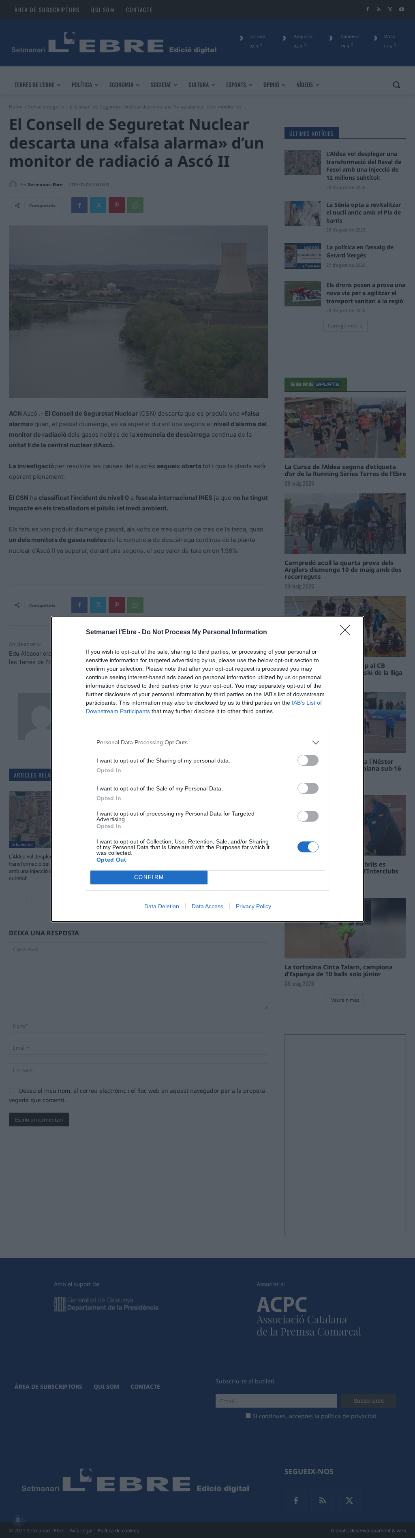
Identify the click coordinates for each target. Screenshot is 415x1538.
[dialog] (207, 769)
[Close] (347, 632)
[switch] (308, 760)
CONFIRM (149, 877)
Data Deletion (161, 906)
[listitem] (207, 742)
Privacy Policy (253, 906)
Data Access (207, 906)
